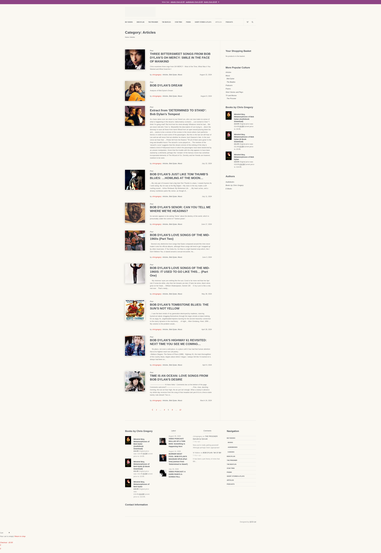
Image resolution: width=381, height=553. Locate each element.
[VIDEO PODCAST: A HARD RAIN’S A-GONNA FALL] (162, 473)
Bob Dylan (173, 75)
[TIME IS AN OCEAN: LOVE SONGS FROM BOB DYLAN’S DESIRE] (135, 381)
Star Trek (231, 468)
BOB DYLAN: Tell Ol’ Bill (212, 453)
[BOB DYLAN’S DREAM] (135, 91)
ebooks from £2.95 (178, 2)
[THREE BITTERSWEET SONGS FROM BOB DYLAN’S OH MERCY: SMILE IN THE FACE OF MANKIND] (135, 59)
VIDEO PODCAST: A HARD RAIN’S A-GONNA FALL (177, 474)
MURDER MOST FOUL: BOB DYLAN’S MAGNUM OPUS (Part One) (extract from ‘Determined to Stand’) (178, 459)
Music (180, 75)
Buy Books (231, 438)
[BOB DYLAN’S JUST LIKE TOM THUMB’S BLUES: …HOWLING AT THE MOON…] (135, 180)
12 (180, 410)
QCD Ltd (253, 522)
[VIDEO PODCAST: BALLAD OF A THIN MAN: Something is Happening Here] (162, 441)
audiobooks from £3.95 (194, 2)
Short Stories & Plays (235, 476)
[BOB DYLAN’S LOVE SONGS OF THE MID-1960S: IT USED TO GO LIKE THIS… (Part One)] (135, 273)
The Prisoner (231, 98)
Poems (228, 89)
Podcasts (229, 85)
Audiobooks (230, 182)
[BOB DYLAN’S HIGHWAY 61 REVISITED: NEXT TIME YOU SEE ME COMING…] (135, 346)
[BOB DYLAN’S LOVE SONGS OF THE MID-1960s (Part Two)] (135, 240)
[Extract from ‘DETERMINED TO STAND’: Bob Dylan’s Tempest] (135, 116)
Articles (165, 75)
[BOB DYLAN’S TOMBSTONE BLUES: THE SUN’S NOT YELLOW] (135, 310)
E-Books (229, 189)
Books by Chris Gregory (235, 185)
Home (127, 37)
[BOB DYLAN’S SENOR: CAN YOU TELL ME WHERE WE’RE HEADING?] (135, 213)
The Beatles (231, 82)
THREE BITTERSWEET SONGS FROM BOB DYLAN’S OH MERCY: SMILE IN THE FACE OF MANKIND (180, 57)
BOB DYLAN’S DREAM (166, 85)
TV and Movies (231, 95)
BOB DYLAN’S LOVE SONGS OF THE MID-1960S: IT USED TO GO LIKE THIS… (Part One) (180, 271)
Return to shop (19, 536)
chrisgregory (157, 75)
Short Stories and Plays (234, 92)
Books (230, 442)
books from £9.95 (210, 2)
